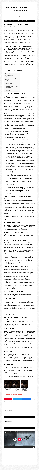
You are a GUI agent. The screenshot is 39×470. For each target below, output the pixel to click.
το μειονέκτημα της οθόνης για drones (12, 78)
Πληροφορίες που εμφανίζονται (11, 76)
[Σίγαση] (32, 447)
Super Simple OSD (9, 84)
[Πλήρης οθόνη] (33, 447)
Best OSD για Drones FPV (9, 83)
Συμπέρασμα (7, 90)
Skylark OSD (8, 88)
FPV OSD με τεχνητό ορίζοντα (10, 82)
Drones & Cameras (19, 7)
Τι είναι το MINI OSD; (8, 79)
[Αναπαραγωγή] (5, 447)
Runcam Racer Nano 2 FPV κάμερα (12, 86)
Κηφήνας (12, 401)
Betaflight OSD (8, 87)
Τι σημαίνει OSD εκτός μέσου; (10, 80)
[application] (19, 439)
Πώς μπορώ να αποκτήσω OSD (10, 75)
